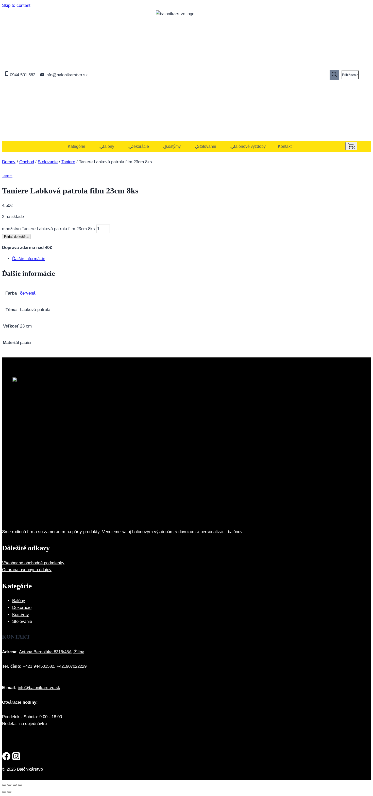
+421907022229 (72, 666)
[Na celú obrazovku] (9, 785)
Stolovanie (22, 621)
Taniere (7, 176)
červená (27, 293)
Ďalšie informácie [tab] (28, 258)
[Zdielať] (15, 785)
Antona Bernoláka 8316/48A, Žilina (51, 651)
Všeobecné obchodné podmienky (33, 562)
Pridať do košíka (16, 237)
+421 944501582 (38, 666)
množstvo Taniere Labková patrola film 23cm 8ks (48, 228)
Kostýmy (20, 614)
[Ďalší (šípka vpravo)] (9, 792)
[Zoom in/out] (4, 785)
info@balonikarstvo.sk (39, 687)
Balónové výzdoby (249, 146)
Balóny (18, 600)
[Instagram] (16, 757)
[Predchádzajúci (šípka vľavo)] (4, 792)
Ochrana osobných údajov (27, 569)
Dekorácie (21, 607)
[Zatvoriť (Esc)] (20, 785)
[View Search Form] (334, 75)
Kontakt (285, 146)
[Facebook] (6, 757)
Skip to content (16, 5)
